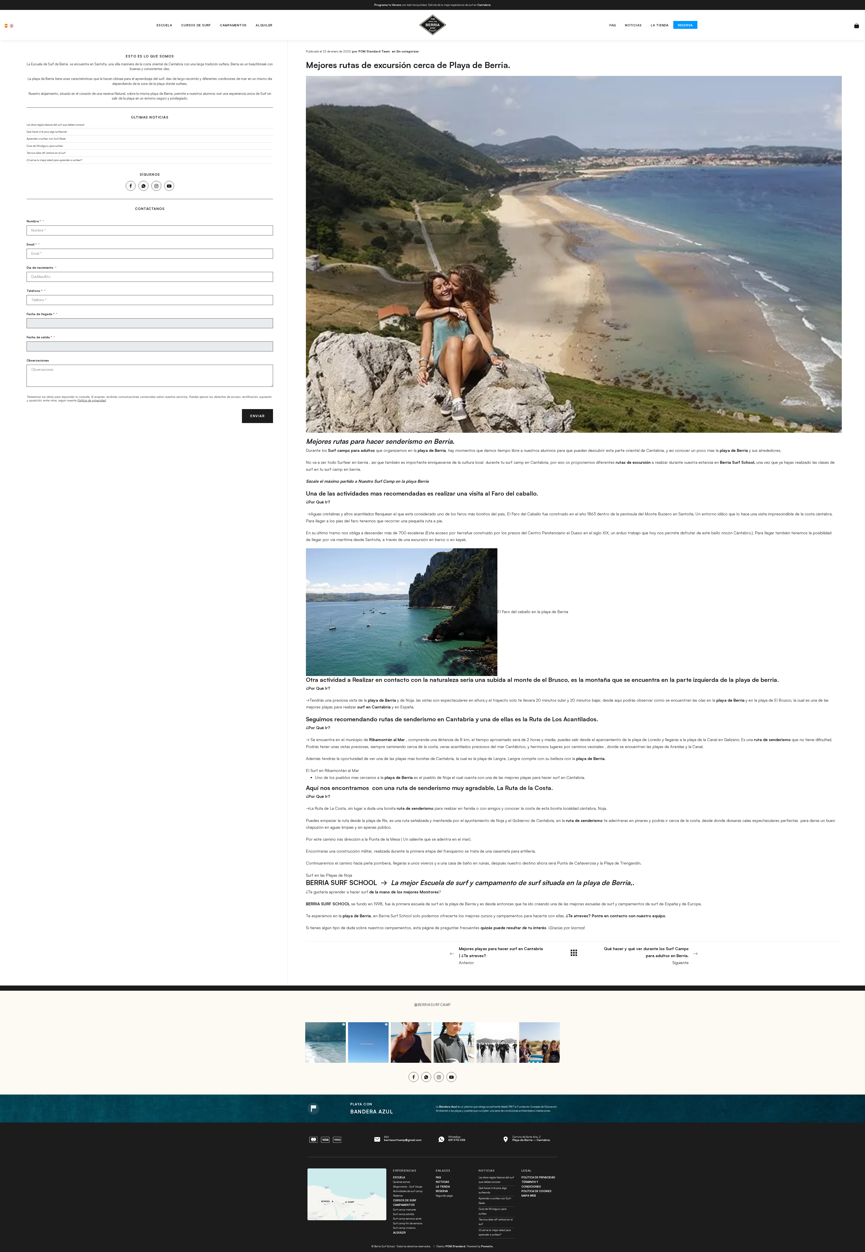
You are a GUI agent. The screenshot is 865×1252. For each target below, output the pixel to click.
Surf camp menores (404, 1209)
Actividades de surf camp (407, 1191)
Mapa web (528, 1195)
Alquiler (399, 1232)
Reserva (442, 1191)
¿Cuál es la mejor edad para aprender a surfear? (54, 160)
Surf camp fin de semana (407, 1223)
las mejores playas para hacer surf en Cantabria (541, 777)
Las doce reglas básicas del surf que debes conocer (55, 124)
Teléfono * (36, 290)
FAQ (438, 1177)
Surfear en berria (352, 462)
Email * (33, 244)
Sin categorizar (407, 51)
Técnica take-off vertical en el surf (46, 153)
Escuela (399, 1177)
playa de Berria (382, 700)
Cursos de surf (404, 1200)
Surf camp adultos (403, 1214)
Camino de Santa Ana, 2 (531, 1138)
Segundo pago (444, 1195)
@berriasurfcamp (432, 1005)
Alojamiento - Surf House (407, 1186)
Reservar (398, 1195)
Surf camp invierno (404, 1227)
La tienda (443, 1186)
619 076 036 (456, 1140)
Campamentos (404, 1204)
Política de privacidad (91, 400)
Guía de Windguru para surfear (45, 145)
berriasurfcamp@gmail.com (402, 1140)
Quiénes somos (401, 1182)
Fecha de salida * (41, 337)
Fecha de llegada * (42, 314)
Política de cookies (536, 1191)
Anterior (501, 955)
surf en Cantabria (374, 706)
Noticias (442, 1182)
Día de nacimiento (41, 267)
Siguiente (646, 955)
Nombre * (35, 221)
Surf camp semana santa (407, 1218)
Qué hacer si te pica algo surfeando (47, 131)
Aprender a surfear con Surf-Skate (46, 138)
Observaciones (38, 360)
